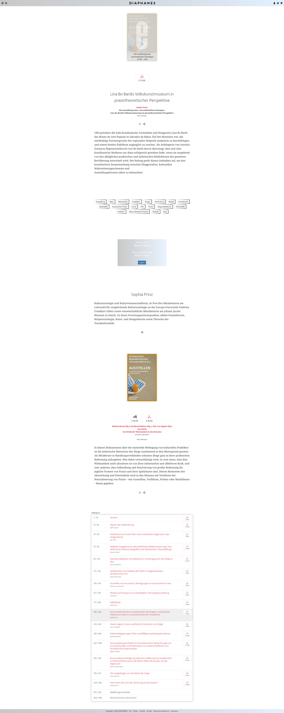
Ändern (142, 262)
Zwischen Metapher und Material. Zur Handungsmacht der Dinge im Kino (141, 560)
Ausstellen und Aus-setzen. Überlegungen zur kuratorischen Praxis (140, 583)
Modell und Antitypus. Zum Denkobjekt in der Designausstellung (139, 593)
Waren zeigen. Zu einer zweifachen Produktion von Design (136, 624)
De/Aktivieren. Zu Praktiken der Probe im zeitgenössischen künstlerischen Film (136, 572)
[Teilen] (144, 124)
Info (130, 711)
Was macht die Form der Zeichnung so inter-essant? (134, 683)
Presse (135, 711)
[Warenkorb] (281, 3)
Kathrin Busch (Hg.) (121, 426)
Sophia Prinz (142, 107)
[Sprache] (278, 3)
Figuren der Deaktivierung (122, 525)
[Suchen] (6, 3)
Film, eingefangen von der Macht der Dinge (130, 673)
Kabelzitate (115, 602)
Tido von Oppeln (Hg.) (162, 426)
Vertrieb (142, 711)
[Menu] (3, 3)
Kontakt (149, 711)
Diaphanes (142, 3)
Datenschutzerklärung (161, 711)
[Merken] (140, 124)
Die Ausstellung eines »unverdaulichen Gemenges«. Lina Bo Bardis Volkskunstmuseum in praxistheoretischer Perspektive (140, 613)
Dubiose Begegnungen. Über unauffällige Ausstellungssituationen (140, 634)
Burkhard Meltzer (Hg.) (141, 426)
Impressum (174, 711)
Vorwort (114, 517)
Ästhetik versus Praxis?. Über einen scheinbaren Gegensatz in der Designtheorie (139, 535)
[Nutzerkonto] (274, 3)
